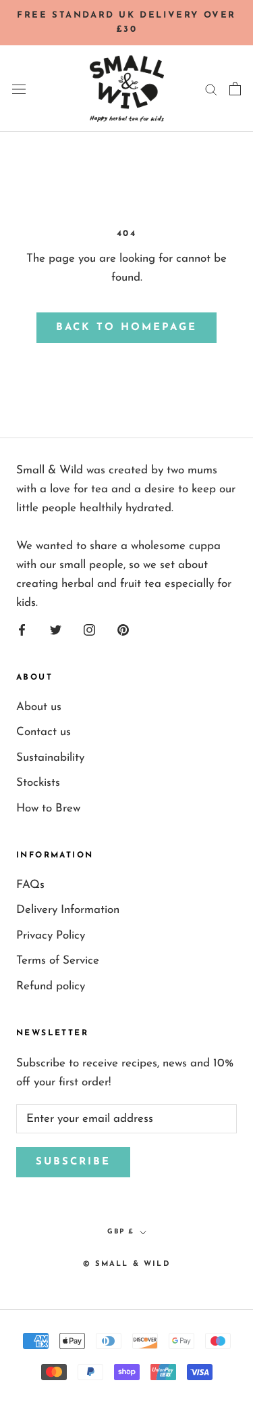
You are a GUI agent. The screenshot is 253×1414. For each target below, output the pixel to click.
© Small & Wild (126, 1264)
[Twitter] (55, 629)
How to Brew (48, 808)
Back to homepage (126, 328)
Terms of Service (57, 960)
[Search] (211, 89)
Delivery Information (67, 910)
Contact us (43, 732)
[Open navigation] (19, 88)
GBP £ (120, 1231)
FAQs (30, 885)
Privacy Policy (50, 935)
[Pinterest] (123, 629)
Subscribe (73, 1162)
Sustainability (50, 757)
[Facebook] (22, 629)
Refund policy (50, 986)
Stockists (38, 782)
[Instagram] (89, 629)
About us (38, 707)
